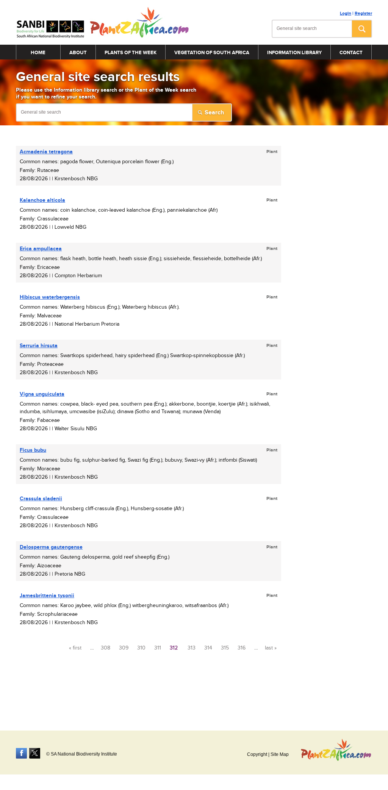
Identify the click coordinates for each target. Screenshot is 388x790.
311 (157, 648)
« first (75, 648)
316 (242, 648)
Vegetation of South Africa (211, 53)
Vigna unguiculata (42, 394)
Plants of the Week (130, 53)
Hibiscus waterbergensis (50, 297)
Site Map (280, 754)
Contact (351, 53)
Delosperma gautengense (51, 547)
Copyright (257, 754)
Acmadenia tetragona (46, 151)
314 (208, 648)
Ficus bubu (33, 450)
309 (123, 648)
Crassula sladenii (41, 498)
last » (271, 648)
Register (363, 13)
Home (38, 53)
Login (345, 13)
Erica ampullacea (41, 248)
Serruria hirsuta (39, 345)
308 (105, 648)
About (78, 53)
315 (225, 648)
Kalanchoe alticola (42, 200)
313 (192, 648)
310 (141, 648)
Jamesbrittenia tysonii (47, 595)
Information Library (294, 53)
